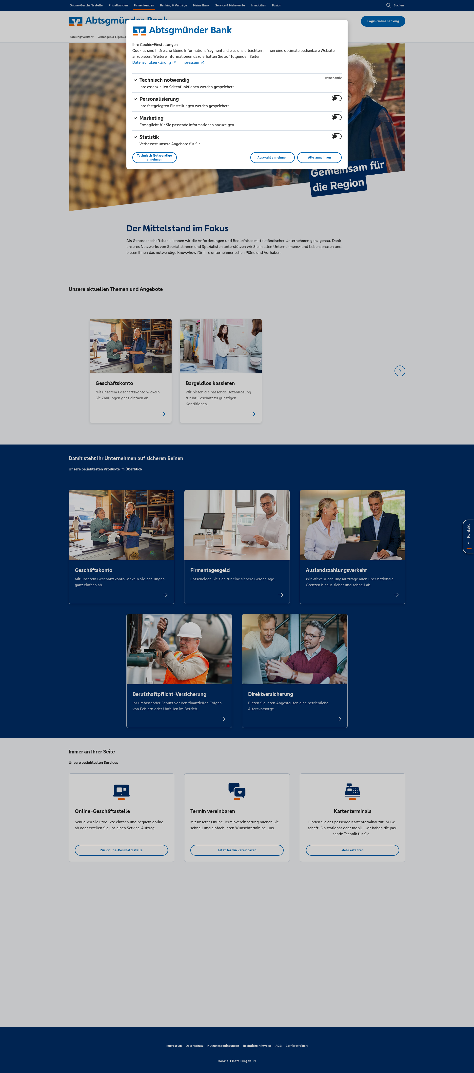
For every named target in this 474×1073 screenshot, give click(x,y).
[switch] (337, 98)
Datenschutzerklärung (152, 62)
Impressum (189, 62)
